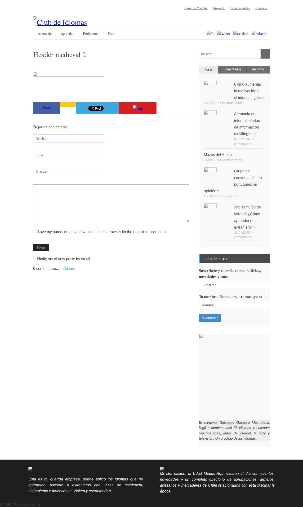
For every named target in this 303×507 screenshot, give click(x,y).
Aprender (67, 33)
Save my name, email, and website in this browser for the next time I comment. (102, 232)
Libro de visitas (240, 8)
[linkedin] (261, 33)
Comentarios (232, 69)
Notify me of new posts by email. (64, 259)
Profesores (90, 33)
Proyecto (219, 8)
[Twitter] (224, 33)
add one (68, 269)
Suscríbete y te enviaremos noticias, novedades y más (230, 273)
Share (46, 107)
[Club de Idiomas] (60, 22)
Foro (111, 33)
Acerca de (45, 33)
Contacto (261, 8)
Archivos (258, 69)
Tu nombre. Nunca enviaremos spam (230, 297)
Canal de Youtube (196, 8)
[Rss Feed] (242, 33)
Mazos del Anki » (218, 155)
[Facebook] (211, 33)
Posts (209, 69)
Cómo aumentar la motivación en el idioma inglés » (249, 91)
